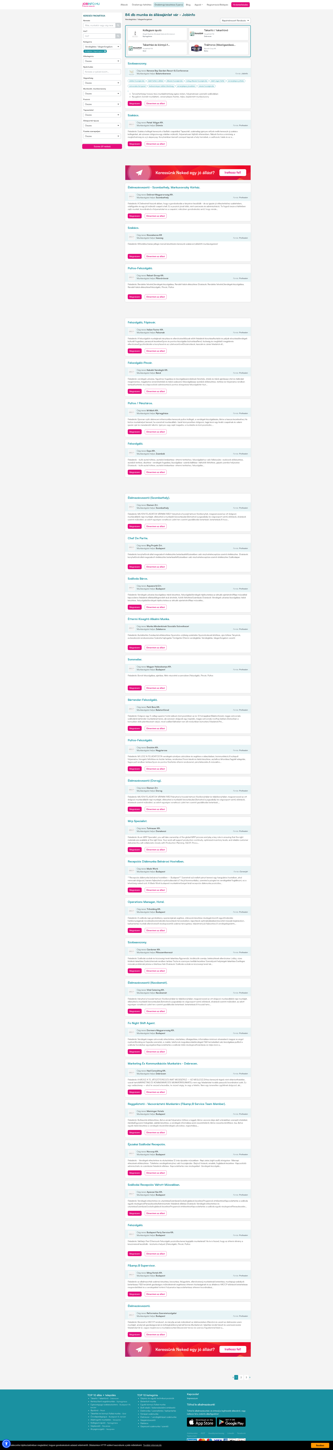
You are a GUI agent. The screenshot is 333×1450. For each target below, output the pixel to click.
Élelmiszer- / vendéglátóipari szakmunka (158, 1417)
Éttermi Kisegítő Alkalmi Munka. (149, 619)
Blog (188, 4)
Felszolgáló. (135, 443)
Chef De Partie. (138, 538)
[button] (6, 1443)
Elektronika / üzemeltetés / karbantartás (158, 1410)
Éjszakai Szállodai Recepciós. (147, 1144)
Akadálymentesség (216, 1433)
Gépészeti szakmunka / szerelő (154, 1426)
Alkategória (88, 56)
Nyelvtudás (88, 67)
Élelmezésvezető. (139, 1306)
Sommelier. (135, 659)
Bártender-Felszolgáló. (143, 699)
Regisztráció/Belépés (217, 4)
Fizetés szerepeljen (91, 131)
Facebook (241, 1433)
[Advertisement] (102, 167)
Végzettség (88, 78)
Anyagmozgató (102, 1429)
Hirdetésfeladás (240, 4)
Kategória (87, 42)
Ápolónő (98, 1410)
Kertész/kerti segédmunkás (109, 1401)
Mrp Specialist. (137, 821)
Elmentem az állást (155, 103)
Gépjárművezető (148, 1420)
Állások (124, 4)
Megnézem (134, 103)
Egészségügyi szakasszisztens (111, 1406)
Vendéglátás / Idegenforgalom (94, 51)
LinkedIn (230, 1433)
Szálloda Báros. (138, 578)
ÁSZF (203, 1433)
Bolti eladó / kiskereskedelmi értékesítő (157, 1407)
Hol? (85, 31)
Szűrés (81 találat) (102, 146)
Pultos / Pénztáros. (140, 403)
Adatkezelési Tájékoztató (192, 1434)
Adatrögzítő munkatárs (106, 1419)
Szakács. (133, 115)
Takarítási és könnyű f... (156, 44)
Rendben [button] (320, 1445)
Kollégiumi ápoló (152, 30)
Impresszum (192, 1398)
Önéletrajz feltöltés (141, 4)
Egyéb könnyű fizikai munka (152, 1404)
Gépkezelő (100, 1426)
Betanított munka (148, 1401)
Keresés (86, 20)
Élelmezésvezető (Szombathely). (149, 497)
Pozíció (86, 99)
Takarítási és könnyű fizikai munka (108, 1413)
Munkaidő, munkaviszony (94, 89)
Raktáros (144, 1423)
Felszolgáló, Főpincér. (142, 322)
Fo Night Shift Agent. (141, 1023)
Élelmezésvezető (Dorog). (145, 780)
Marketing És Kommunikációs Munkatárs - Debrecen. (163, 1063)
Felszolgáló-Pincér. (140, 362)
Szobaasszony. (137, 63)
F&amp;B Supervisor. (141, 1265)
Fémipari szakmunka (149, 1414)
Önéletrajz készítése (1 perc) (169, 4)
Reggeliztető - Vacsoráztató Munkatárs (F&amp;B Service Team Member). (177, 1104)
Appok (198, 4)
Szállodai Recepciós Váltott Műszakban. (154, 1184)
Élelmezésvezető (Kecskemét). (148, 982)
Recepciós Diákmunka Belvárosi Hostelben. (156, 861)
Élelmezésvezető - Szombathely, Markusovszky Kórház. (164, 187)
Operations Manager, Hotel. (146, 902)
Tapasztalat (88, 110)
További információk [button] (152, 1445)
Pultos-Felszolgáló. (140, 268)
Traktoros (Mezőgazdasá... (220, 44)
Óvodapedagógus (108, 1416)
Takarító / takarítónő (216, 30)
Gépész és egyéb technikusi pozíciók (157, 1398)
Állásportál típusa (91, 121)
